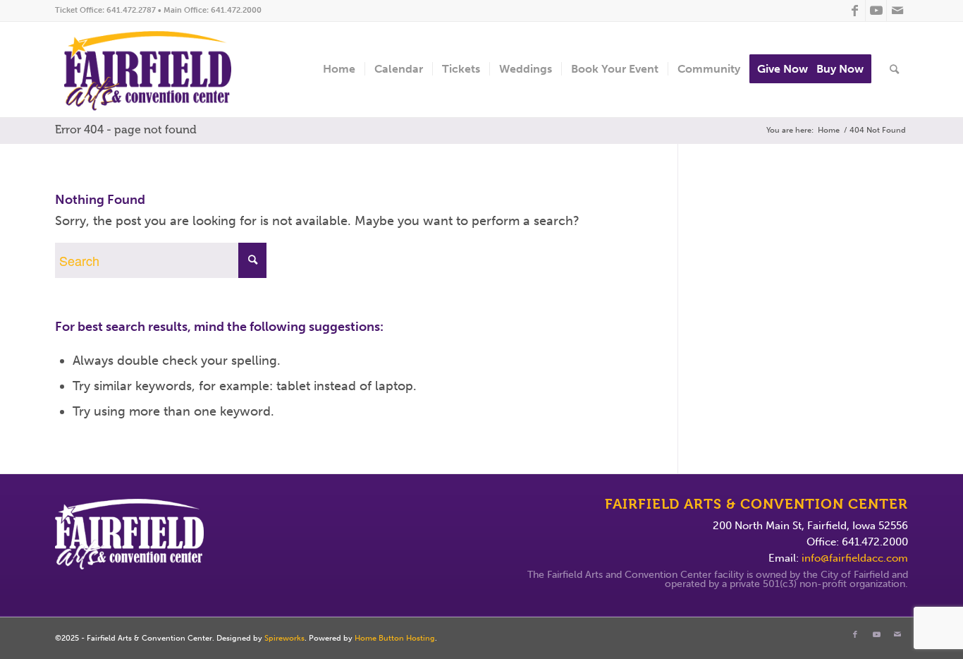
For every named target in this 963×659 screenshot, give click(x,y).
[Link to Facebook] (855, 10)
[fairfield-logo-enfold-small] (158, 69)
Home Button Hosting (395, 638)
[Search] (894, 69)
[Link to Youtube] (876, 10)
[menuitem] (339, 69)
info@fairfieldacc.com (855, 558)
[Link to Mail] (897, 10)
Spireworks (284, 638)
